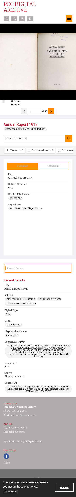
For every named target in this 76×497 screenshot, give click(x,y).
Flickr (7, 463)
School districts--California (21, 304)
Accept (64, 487)
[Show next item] (51, 111)
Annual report (14, 325)
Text (8, 314)
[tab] (22, 166)
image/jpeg (16, 198)
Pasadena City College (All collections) (25, 129)
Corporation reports (49, 299)
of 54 (44, 111)
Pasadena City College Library (26, 208)
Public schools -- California (20, 299)
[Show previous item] (24, 111)
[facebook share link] (6, 456)
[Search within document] (68, 138)
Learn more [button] (10, 491)
